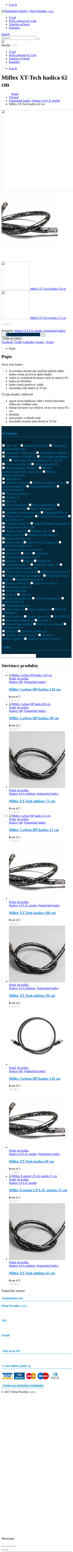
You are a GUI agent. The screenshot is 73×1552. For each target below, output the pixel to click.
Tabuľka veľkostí (19, 24)
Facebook (7, 342)
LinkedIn (28, 342)
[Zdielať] (10, 1546)
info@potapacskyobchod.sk (17, 1338)
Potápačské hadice (55, 330)
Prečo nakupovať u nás (22, 20)
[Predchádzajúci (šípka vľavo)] (2, 1549)
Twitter (18, 342)
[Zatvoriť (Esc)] (14, 1546)
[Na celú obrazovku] (6, 1546)
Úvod (12, 17)
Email (50, 342)
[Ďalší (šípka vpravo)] (6, 1549)
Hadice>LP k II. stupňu (28, 330)
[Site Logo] (27, 11)
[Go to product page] (40, 675)
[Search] (38, 38)
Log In (13, 4)
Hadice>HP (16, 682)
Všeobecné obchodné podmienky (23, 1385)
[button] (5, 34)
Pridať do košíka (12, 338)
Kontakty (14, 27)
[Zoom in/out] (2, 1546)
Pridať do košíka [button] (19, 678)
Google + (40, 342)
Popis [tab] (12, 348)
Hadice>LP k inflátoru (22, 793)
